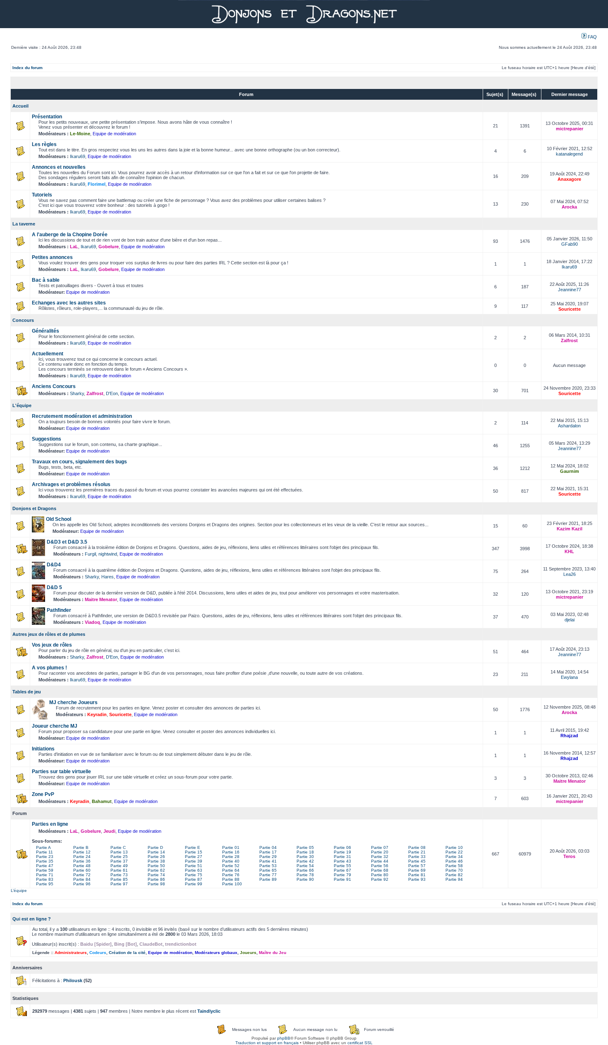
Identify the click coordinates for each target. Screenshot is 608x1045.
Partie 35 (44, 861)
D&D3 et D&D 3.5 (67, 542)
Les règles (44, 144)
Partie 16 (230, 852)
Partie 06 (342, 847)
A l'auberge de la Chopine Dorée (70, 234)
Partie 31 (342, 856)
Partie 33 (417, 856)
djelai (569, 619)
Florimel (96, 184)
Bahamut (102, 801)
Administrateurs (71, 952)
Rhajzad (569, 735)
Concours (23, 320)
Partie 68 (379, 870)
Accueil (20, 105)
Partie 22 (454, 852)
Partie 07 (379, 847)
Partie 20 (379, 852)
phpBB (283, 1038)
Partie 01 (230, 847)
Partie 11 (44, 852)
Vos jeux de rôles (52, 645)
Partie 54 (305, 865)
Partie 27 (193, 856)
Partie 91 (342, 879)
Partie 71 (44, 874)
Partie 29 (268, 856)
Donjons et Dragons (34, 508)
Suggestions (46, 439)
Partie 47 (44, 865)
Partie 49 (119, 865)
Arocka (569, 206)
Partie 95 (44, 884)
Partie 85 (119, 879)
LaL (74, 246)
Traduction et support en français (267, 1042)
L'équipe (21, 405)
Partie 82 (454, 874)
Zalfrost (569, 340)
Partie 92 (379, 879)
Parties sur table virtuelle (61, 771)
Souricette (569, 309)
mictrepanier (569, 128)
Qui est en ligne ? (31, 918)
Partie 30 (305, 856)
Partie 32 (379, 856)
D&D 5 (54, 587)
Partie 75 (193, 874)
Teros (569, 856)
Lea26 (569, 574)
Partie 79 (342, 874)
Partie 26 (156, 856)
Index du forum (27, 67)
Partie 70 (454, 870)
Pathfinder (59, 610)
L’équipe (19, 890)
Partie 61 (119, 870)
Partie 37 (119, 861)
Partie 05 (305, 847)
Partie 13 (119, 852)
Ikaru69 (77, 156)
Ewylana (569, 677)
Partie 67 (342, 870)
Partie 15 (193, 852)
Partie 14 (156, 852)
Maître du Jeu (272, 952)
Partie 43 (342, 861)
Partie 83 (44, 879)
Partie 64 (230, 870)
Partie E (192, 847)
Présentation (47, 117)
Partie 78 (305, 874)
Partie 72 (82, 874)
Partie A (43, 847)
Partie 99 (193, 884)
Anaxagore (569, 179)
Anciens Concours (54, 386)
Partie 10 (454, 847)
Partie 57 (417, 865)
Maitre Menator (101, 599)
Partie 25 (119, 856)
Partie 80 (379, 874)
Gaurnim (569, 471)
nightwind (107, 553)
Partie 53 (268, 865)
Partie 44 (379, 861)
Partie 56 (379, 865)
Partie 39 (193, 861)
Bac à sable (46, 280)
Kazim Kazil (569, 528)
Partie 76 (230, 874)
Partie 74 (156, 874)
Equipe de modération (114, 133)
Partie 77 (268, 874)
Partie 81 (417, 874)
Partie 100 (232, 884)
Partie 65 (268, 870)
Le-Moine (80, 133)
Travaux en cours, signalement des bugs (79, 462)
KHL (569, 551)
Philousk (72, 980)
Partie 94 (454, 879)
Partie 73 (119, 874)
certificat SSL (360, 1042)
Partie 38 (156, 861)
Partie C (118, 847)
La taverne (23, 223)
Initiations (43, 749)
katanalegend (569, 153)
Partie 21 (417, 852)
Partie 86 (156, 879)
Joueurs (248, 952)
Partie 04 (268, 847)
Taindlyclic (208, 1011)
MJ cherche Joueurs (73, 702)
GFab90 (569, 244)
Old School (58, 519)
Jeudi (109, 831)
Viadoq (92, 622)
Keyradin (97, 714)
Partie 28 (230, 856)
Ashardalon (569, 425)
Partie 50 (156, 865)
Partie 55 (342, 865)
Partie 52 (230, 865)
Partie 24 (82, 856)
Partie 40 (230, 861)
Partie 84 (82, 879)
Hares (107, 576)
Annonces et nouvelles (59, 167)
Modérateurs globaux (216, 952)
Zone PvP (43, 794)
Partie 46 (454, 861)
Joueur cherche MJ (54, 726)
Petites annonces (52, 257)
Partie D (155, 847)
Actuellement (47, 354)
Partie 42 (305, 861)
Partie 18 (305, 852)
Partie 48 (82, 865)
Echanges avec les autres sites (69, 303)
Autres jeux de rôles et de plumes (48, 634)
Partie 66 (305, 870)
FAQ (591, 36)
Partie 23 (44, 856)
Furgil (90, 553)
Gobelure (108, 246)
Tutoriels (42, 195)
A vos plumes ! (49, 668)
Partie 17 (268, 852)
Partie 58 (454, 865)
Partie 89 (268, 879)
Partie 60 (82, 870)
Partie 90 (305, 879)
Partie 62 (156, 870)
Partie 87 (193, 879)
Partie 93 (417, 879)
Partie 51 (193, 865)
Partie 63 (193, 870)
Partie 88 (230, 879)
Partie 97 (119, 884)
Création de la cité (127, 952)
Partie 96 (82, 884)
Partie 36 (82, 861)
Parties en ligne (50, 824)
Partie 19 (342, 852)
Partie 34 (454, 856)
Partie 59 (44, 870)
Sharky (77, 393)
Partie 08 (417, 847)
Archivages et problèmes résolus (71, 484)
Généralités (45, 331)
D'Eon (112, 393)
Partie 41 (268, 861)
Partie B (81, 847)
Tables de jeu (26, 691)
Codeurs (97, 952)
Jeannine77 (569, 289)
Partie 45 (417, 861)
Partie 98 (156, 884)
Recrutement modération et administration (82, 416)
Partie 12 (82, 852)
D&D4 (54, 565)
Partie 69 (417, 870)
